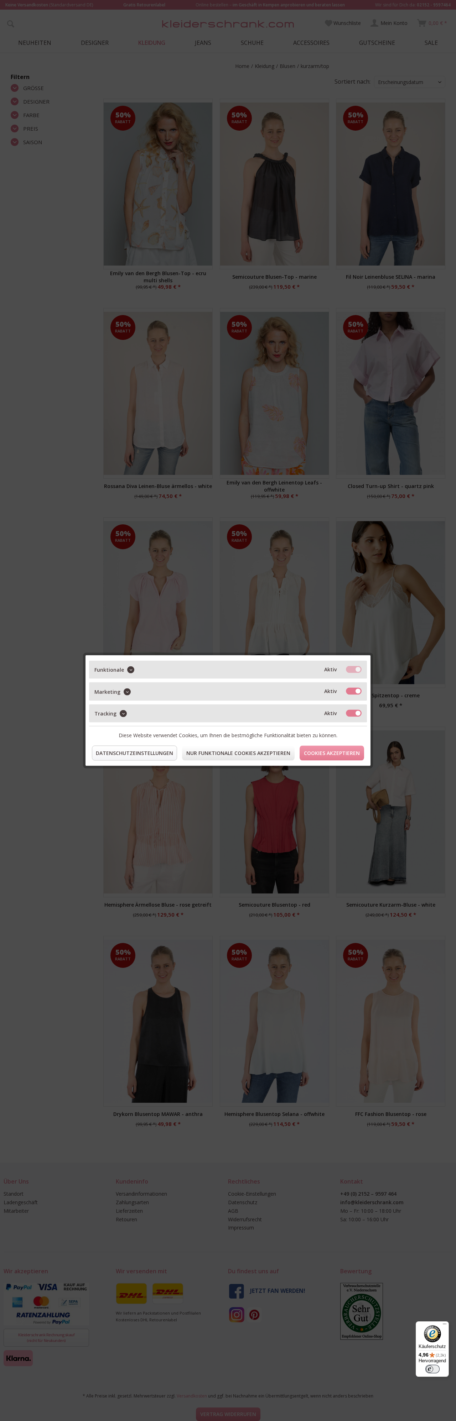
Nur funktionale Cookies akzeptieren (238, 753)
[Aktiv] (354, 669)
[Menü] (444, 1325)
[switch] (432, 1369)
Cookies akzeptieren (332, 753)
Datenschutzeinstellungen (134, 753)
